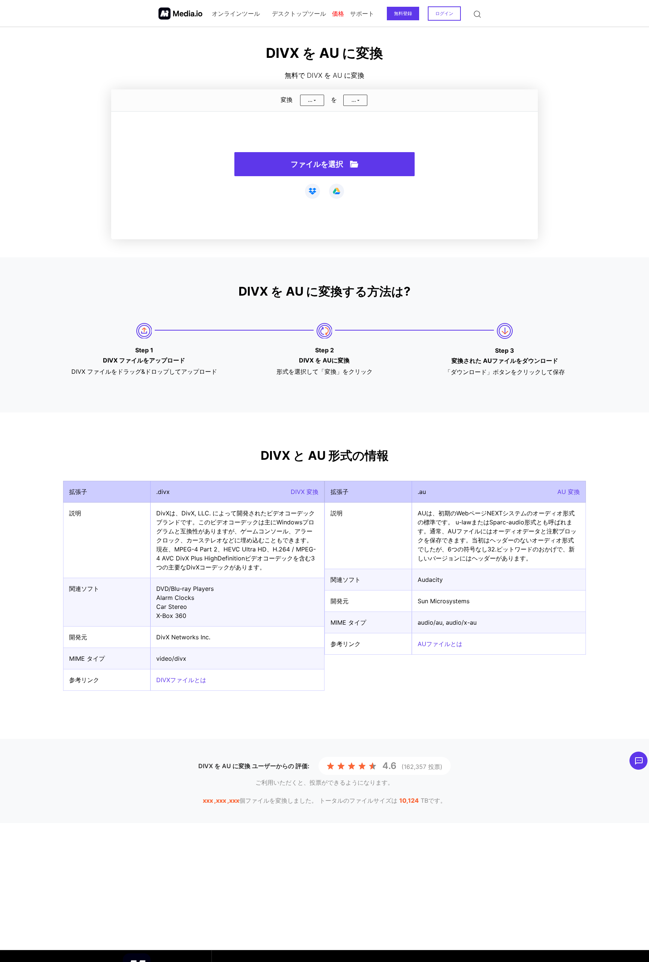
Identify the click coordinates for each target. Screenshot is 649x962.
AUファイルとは (440, 644)
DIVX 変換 (304, 491)
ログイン (444, 13)
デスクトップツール (299, 13)
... (310, 100)
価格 (338, 13)
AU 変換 (568, 491)
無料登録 (403, 13)
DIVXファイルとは (181, 680)
